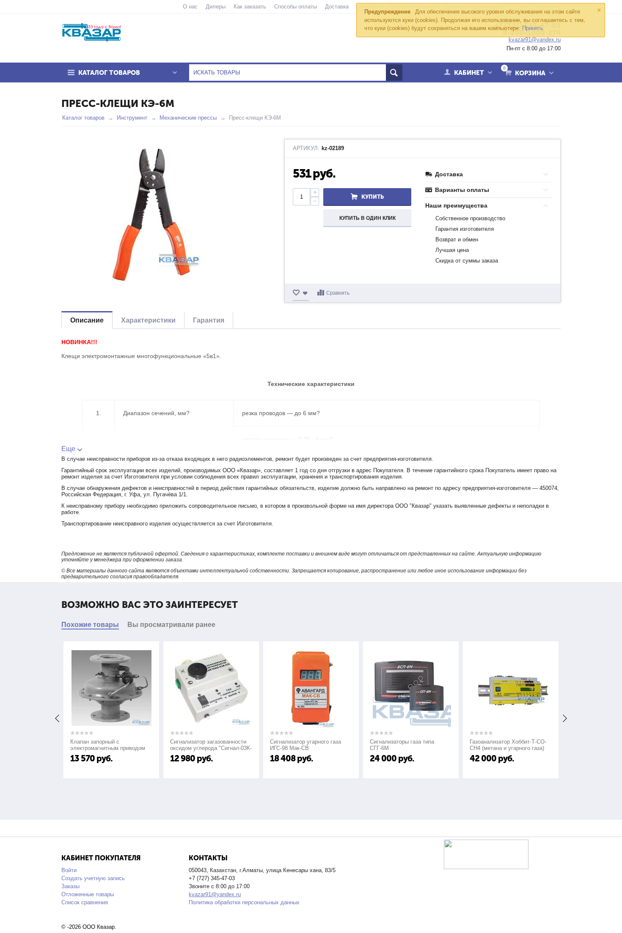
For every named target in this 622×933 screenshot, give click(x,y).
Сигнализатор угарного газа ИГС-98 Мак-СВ (305, 745)
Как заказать (250, 6)
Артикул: (306, 148)
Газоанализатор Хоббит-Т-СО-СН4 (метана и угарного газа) (508, 745)
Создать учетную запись (93, 878)
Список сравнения (84, 902)
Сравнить (338, 293)
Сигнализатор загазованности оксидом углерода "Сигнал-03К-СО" (211, 748)
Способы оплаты (295, 6)
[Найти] (394, 72)
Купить (372, 197)
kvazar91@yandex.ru (215, 894)
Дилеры (216, 6)
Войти (69, 870)
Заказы (70, 886)
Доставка (337, 6)
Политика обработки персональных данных (244, 902)
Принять (532, 28)
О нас (190, 6)
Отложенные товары (87, 894)
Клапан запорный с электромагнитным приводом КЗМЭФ (107, 748)
